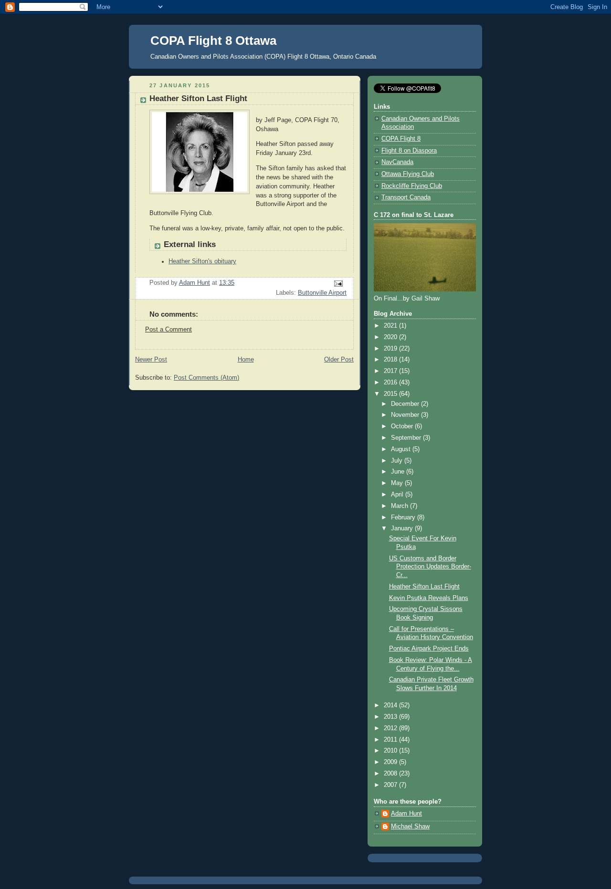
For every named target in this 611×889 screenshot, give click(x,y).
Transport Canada (406, 197)
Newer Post (151, 359)
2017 (391, 371)
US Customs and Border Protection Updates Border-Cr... (430, 567)
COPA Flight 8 (401, 138)
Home (246, 359)
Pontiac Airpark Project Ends (429, 648)
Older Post (339, 359)
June (398, 471)
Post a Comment (168, 329)
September (407, 437)
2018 (391, 359)
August (401, 449)
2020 (391, 337)
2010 (391, 750)
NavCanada (397, 162)
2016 (391, 382)
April (398, 494)
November (406, 415)
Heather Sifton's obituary (202, 261)
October (403, 426)
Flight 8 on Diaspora (409, 150)
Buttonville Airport (322, 292)
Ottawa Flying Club (407, 174)
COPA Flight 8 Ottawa (213, 40)
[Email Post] (338, 283)
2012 (391, 728)
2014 (391, 705)
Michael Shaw (410, 826)
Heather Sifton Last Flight (424, 586)
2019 (391, 348)
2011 (391, 739)
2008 (391, 773)
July (397, 460)
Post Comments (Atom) (206, 377)
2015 (391, 394)
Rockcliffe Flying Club (411, 186)
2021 (391, 325)
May (398, 483)
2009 (391, 762)
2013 (391, 716)
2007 (391, 785)
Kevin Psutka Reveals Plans (428, 598)
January (403, 528)
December (406, 404)
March (400, 506)
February (404, 517)
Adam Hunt (406, 813)
